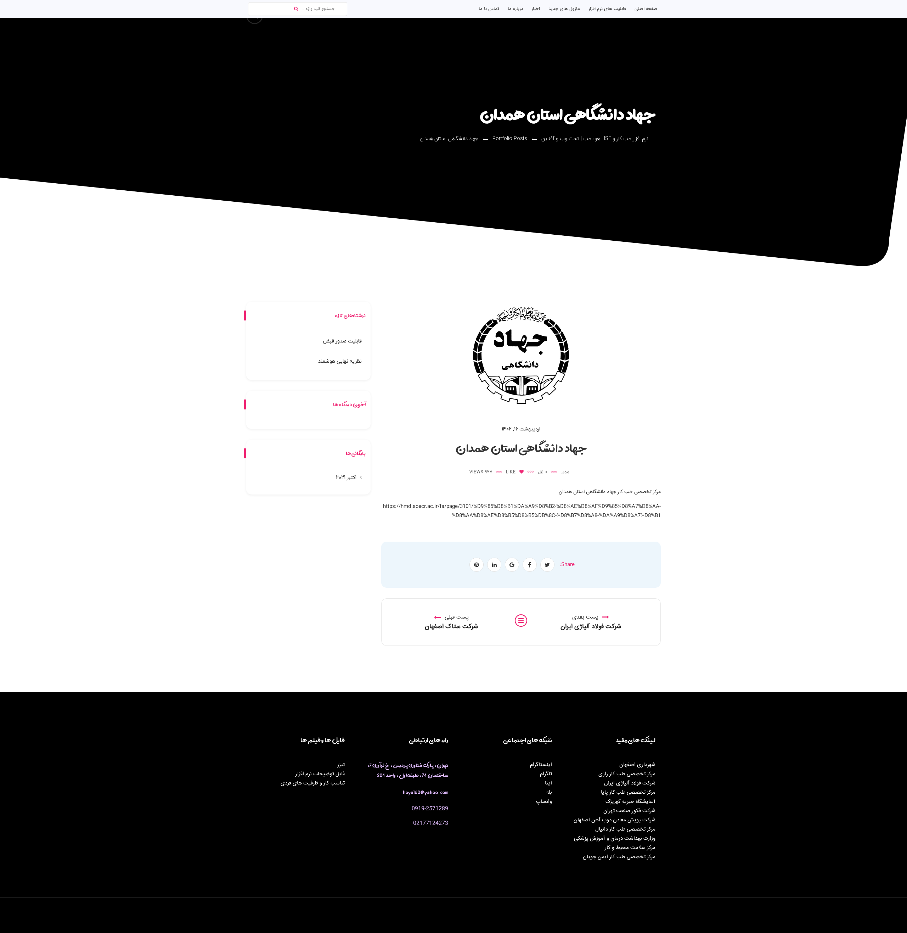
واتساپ (544, 802)
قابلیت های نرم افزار (607, 8)
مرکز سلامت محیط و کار (630, 848)
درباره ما (515, 8)
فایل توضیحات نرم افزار (320, 774)
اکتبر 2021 (346, 477)
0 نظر (542, 472)
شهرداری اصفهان (637, 765)
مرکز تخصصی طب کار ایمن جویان (619, 857)
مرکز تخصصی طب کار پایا (628, 792)
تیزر (341, 765)
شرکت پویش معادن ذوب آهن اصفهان (614, 820)
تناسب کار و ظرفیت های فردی (313, 783)
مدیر (565, 472)
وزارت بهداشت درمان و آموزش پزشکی (614, 838)
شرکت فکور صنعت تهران (629, 811)
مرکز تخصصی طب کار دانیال (625, 829)
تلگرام (546, 774)
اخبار (535, 8)
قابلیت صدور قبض (342, 340)
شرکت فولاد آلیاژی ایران (629, 783)
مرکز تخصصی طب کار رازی (626, 774)
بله (549, 792)
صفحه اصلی (646, 8)
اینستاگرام (541, 765)
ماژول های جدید (564, 8)
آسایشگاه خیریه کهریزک (630, 802)
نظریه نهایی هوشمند (340, 361)
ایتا (548, 783)
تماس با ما (489, 8)
